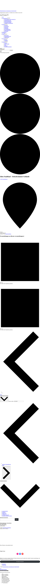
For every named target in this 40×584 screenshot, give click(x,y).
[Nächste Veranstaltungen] (2, 392)
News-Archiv (6, 35)
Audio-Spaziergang (7, 30)
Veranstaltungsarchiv (7, 36)
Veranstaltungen (4, 18)
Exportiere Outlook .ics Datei (7, 515)
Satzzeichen (6, 27)
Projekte (3, 24)
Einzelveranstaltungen (7, 21)
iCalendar (3, 512)
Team (5, 44)
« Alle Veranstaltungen (3, 179)
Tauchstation (6, 28)
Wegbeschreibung (8, 233)
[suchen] (16, 519)
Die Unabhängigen (7, 29)
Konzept (5, 39)
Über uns (3, 38)
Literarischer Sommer (7, 22)
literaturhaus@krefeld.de (7, 527)
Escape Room (6, 26)
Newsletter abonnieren (8, 46)
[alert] (20, 261)
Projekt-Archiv (6, 37)
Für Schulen (6, 31)
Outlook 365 (4, 513)
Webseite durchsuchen (4, 517)
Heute (1, 394)
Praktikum (6, 45)
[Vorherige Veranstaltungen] (21, 391)
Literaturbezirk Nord (7, 20)
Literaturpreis (4, 32)
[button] (4, 570)
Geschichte (6, 40)
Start (3, 17)
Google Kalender (5, 511)
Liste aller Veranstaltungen (8, 23)
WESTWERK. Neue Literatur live (10, 19)
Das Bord (3, 33)
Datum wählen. (11, 401)
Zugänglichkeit (6, 43)
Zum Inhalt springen (3, 569)
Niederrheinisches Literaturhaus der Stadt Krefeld (8, 10)
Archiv (3, 34)
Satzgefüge (6, 25)
